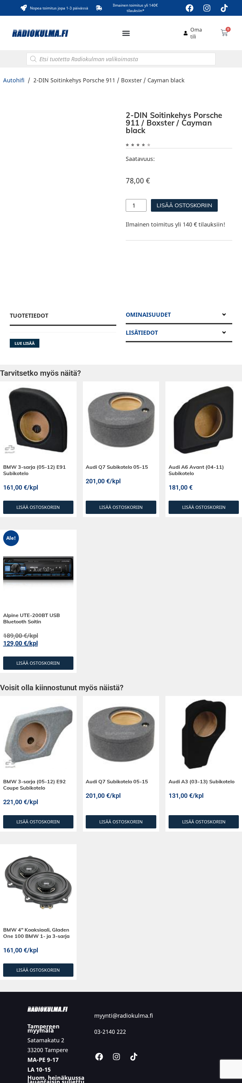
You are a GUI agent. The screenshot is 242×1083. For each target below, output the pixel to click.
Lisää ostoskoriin (184, 205)
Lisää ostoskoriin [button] (38, 507)
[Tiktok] (224, 8)
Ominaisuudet (148, 314)
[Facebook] (190, 8)
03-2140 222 (110, 1031)
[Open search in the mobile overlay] (121, 59)
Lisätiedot (142, 332)
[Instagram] (207, 8)
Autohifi (14, 80)
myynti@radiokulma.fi (123, 1015)
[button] (126, 33)
